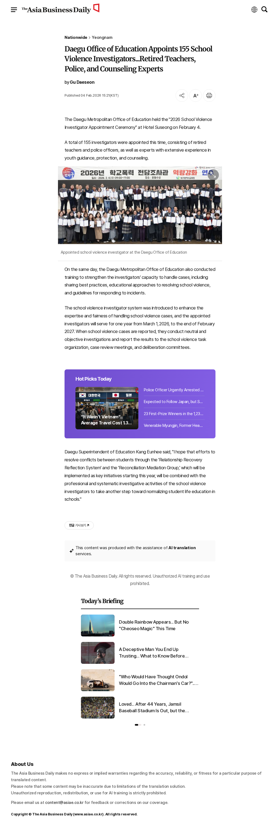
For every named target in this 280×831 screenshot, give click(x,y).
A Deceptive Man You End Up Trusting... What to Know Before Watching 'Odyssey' (152, 653)
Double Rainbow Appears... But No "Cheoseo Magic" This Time (154, 625)
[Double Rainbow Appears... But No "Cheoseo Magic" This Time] (98, 635)
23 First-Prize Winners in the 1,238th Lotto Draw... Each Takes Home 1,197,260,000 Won (174, 413)
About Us (22, 764)
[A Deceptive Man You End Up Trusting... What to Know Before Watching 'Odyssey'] (98, 663)
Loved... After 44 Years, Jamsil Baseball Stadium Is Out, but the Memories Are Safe (152, 707)
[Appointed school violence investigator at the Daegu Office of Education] (140, 205)
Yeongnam (102, 38)
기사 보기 (77, 525)
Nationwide (76, 38)
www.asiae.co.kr (88, 814)
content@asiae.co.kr (64, 802)
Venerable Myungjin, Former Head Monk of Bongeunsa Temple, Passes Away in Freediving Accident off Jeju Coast (174, 425)
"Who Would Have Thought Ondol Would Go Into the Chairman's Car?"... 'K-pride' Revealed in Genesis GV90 (157, 680)
